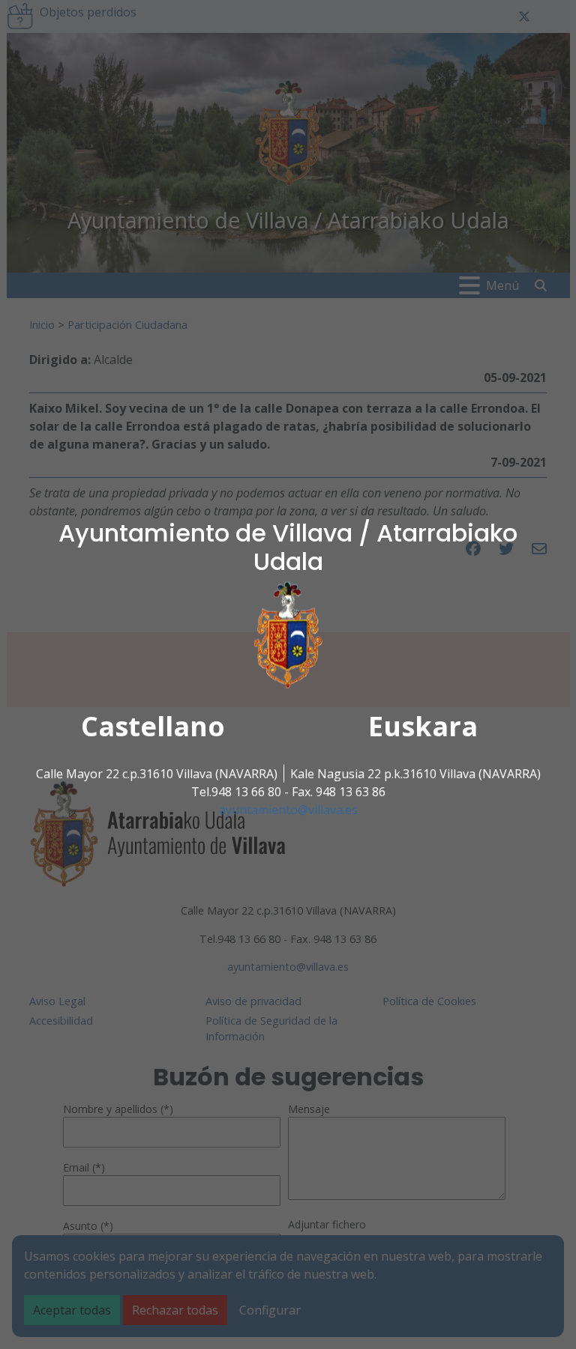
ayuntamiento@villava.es (288, 809)
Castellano (153, 726)
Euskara (423, 726)
